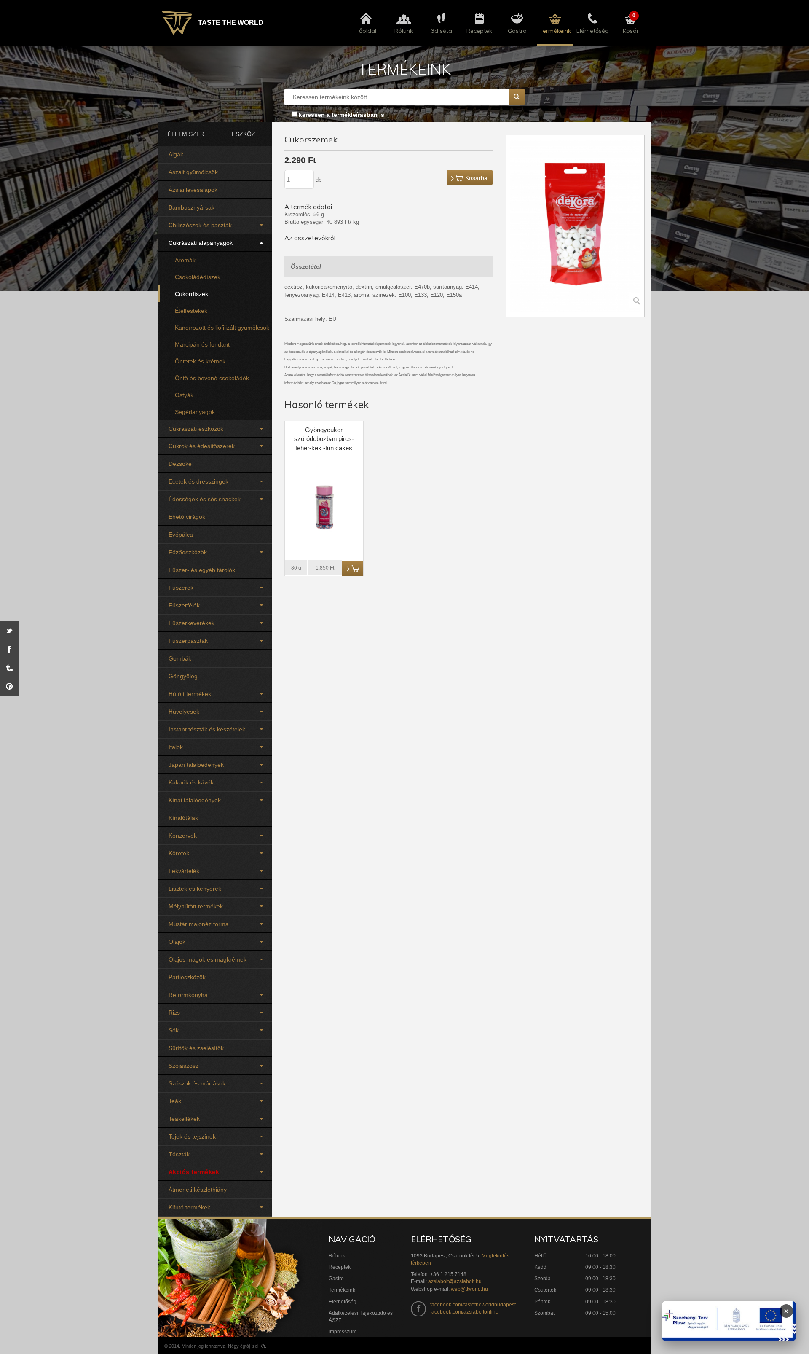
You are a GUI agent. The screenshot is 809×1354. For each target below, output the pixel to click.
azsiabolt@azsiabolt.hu (455, 1281)
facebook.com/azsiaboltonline (464, 1312)
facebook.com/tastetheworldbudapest (473, 1305)
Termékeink (342, 1290)
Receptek (340, 1267)
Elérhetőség (342, 1302)
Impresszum (342, 1332)
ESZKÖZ (243, 134)
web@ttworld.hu (469, 1289)
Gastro (336, 1278)
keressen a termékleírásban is (341, 114)
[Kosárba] (352, 568)
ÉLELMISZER (186, 134)
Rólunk (337, 1256)
